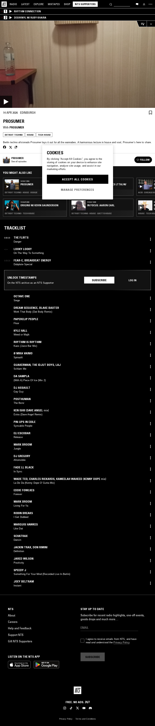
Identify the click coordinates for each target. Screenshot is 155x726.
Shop (67, 4)
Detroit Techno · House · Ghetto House (91, 213)
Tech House (44, 134)
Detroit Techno (14, 134)
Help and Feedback (19, 628)
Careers (12, 622)
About (11, 615)
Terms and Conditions (85, 719)
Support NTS (15, 635)
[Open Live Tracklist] (141, 24)
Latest (25, 4)
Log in (132, 280)
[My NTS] (144, 4)
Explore (39, 4)
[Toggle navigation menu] (150, 4)
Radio (13, 4)
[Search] (111, 4)
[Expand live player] (151, 24)
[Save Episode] (150, 112)
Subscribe (99, 280)
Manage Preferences (77, 190)
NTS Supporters (85, 4)
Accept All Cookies (77, 179)
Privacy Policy (121, 642)
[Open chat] (137, 4)
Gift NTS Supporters (20, 641)
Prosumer (16, 127)
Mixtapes (54, 4)
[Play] (77, 64)
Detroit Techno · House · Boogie (21, 192)
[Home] (4, 4)
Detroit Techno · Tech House (20, 213)
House (30, 134)
